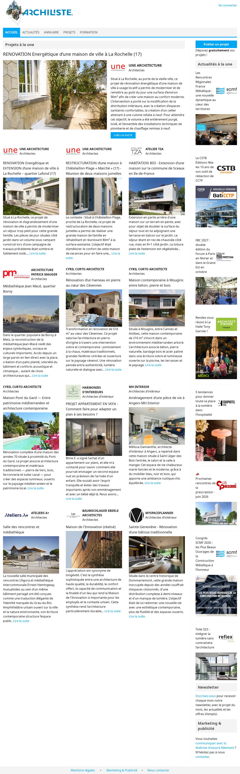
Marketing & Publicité (121, 770)
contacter (202, 757)
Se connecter (227, 5)
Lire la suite (123, 135)
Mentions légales (83, 770)
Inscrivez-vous (206, 696)
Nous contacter (158, 770)
